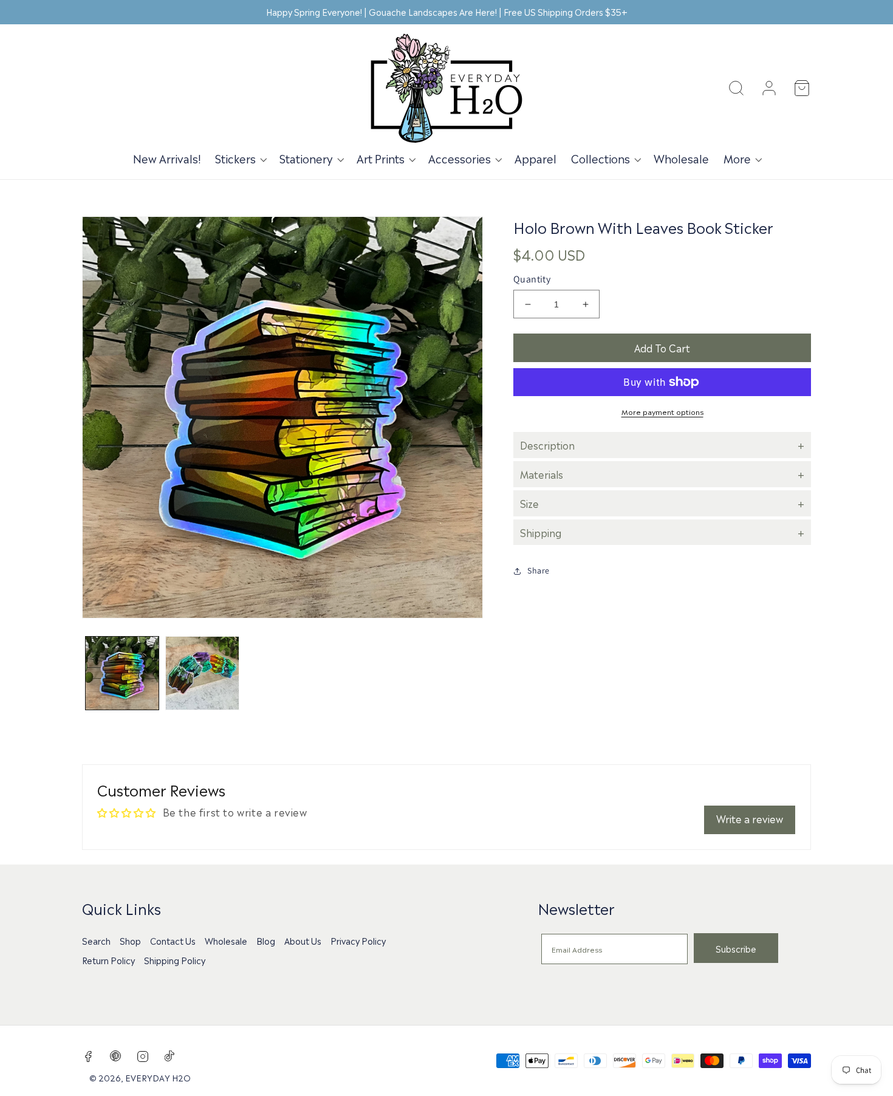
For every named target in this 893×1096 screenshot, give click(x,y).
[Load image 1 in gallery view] (122, 673)
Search (96, 940)
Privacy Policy (358, 940)
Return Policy (108, 960)
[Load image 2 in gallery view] (202, 673)
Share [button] (538, 570)
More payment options (662, 411)
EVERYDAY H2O (158, 1077)
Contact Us (173, 940)
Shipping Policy (174, 960)
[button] (240, 158)
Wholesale (226, 940)
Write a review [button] (749, 818)
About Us (302, 940)
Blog (265, 940)
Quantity (531, 279)
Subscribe (736, 948)
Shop (130, 940)
